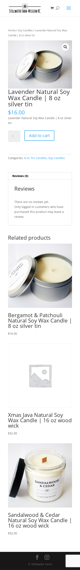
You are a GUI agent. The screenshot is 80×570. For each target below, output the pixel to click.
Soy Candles (25, 30)
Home (12, 30)
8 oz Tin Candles (35, 158)
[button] (65, 47)
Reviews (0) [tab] (20, 176)
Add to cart (39, 135)
